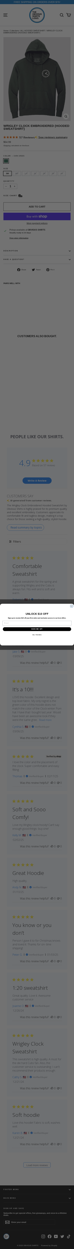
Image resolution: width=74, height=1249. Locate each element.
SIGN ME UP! (37, 629)
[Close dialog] (71, 606)
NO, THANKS (37, 634)
